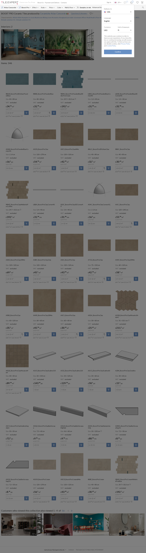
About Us (40, 3)
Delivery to (108, 9)
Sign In (109, 2)
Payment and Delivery (52, 3)
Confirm (118, 52)
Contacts (64, 3)
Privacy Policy (125, 44)
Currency (107, 27)
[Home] (9, 3)
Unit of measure (123, 27)
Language (107, 18)
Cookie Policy (111, 46)
